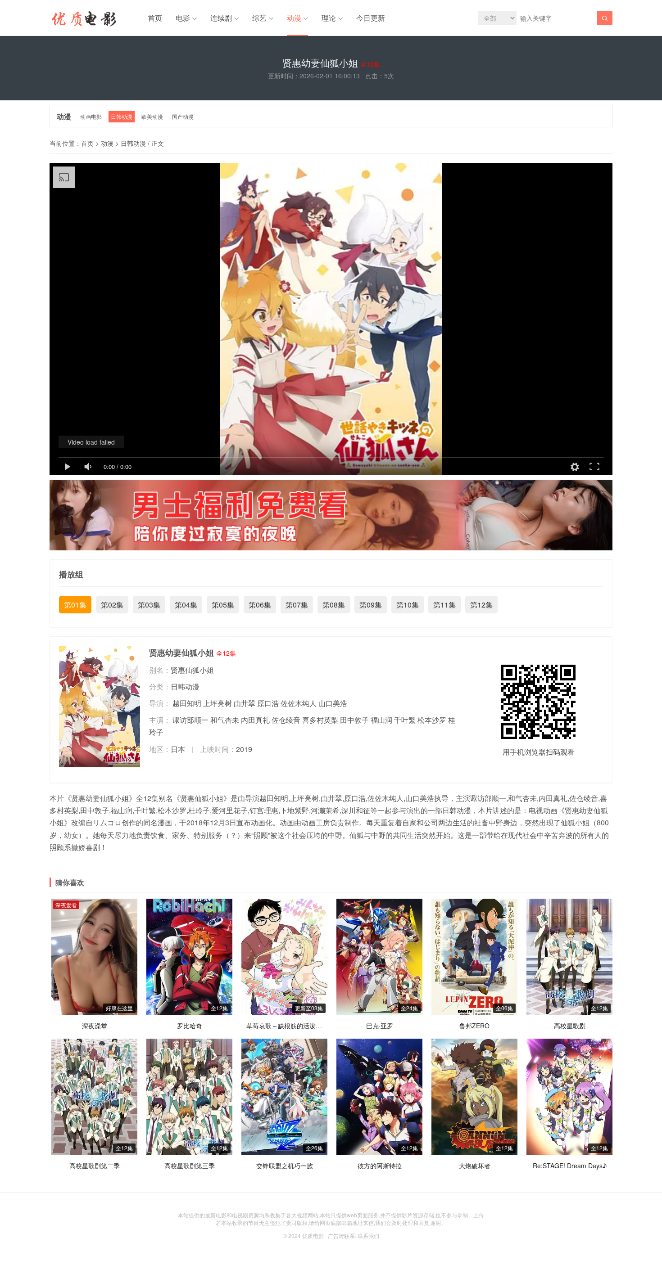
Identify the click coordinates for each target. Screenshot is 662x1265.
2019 (244, 749)
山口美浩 (332, 703)
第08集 (333, 604)
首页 (155, 18)
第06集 (260, 604)
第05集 (223, 604)
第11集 (444, 604)
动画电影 (91, 116)
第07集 (297, 604)
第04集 (186, 604)
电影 (183, 18)
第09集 (370, 604)
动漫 (294, 18)
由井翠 (244, 703)
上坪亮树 (217, 703)
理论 (329, 18)
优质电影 (313, 1235)
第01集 (75, 604)
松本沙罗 (431, 720)
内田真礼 (255, 720)
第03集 (149, 604)
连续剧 (221, 18)
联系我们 (368, 1235)
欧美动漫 (152, 116)
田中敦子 (354, 720)
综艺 (259, 18)
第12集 (481, 604)
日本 (178, 749)
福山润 (381, 720)
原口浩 (268, 703)
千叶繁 (405, 720)
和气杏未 (224, 720)
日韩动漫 (121, 116)
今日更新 (370, 18)
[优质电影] (83, 20)
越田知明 (186, 703)
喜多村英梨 (320, 720)
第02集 (112, 604)
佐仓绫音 (286, 720)
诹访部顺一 (190, 720)
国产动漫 (183, 116)
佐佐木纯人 (299, 703)
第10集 (407, 604)
